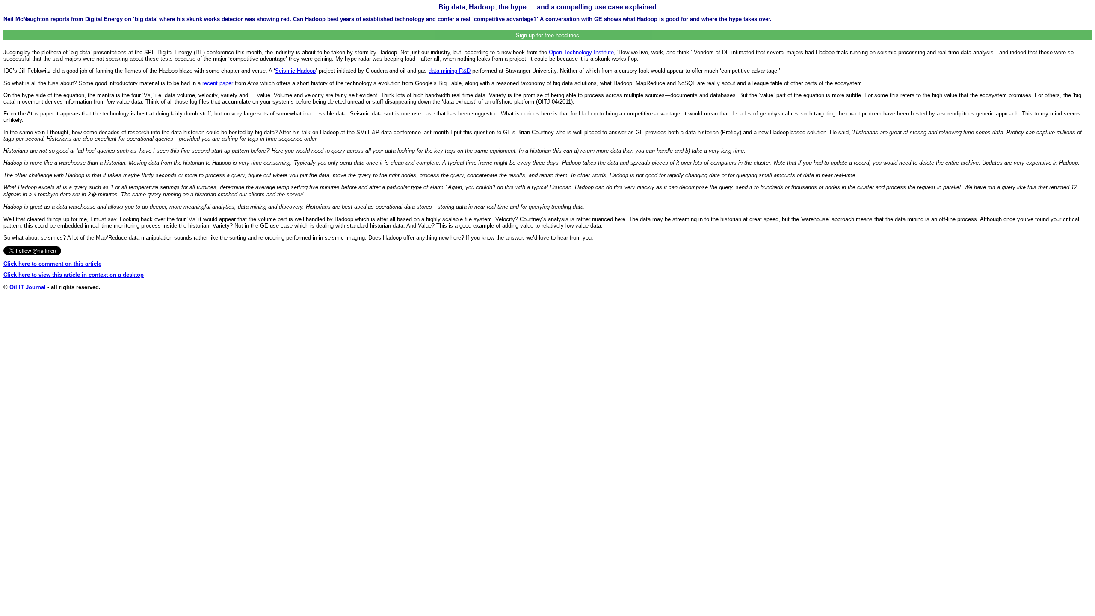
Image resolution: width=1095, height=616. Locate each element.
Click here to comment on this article (52, 264)
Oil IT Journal (27, 287)
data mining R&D (450, 71)
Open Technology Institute (581, 52)
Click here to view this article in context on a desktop (73, 275)
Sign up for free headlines (547, 35)
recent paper (217, 83)
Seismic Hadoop (295, 71)
